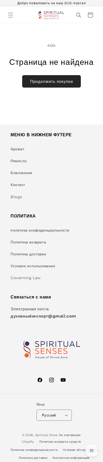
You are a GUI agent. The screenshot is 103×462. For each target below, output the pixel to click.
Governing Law (26, 277)
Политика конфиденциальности (34, 450)
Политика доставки (28, 254)
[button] (10, 15)
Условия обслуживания (80, 450)
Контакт (18, 184)
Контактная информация (71, 458)
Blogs (16, 196)
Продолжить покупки (51, 81)
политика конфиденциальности (40, 230)
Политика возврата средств (60, 441)
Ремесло (19, 160)
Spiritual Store (46, 435)
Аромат (18, 149)
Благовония (21, 172)
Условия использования (33, 266)
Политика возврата (28, 242)
